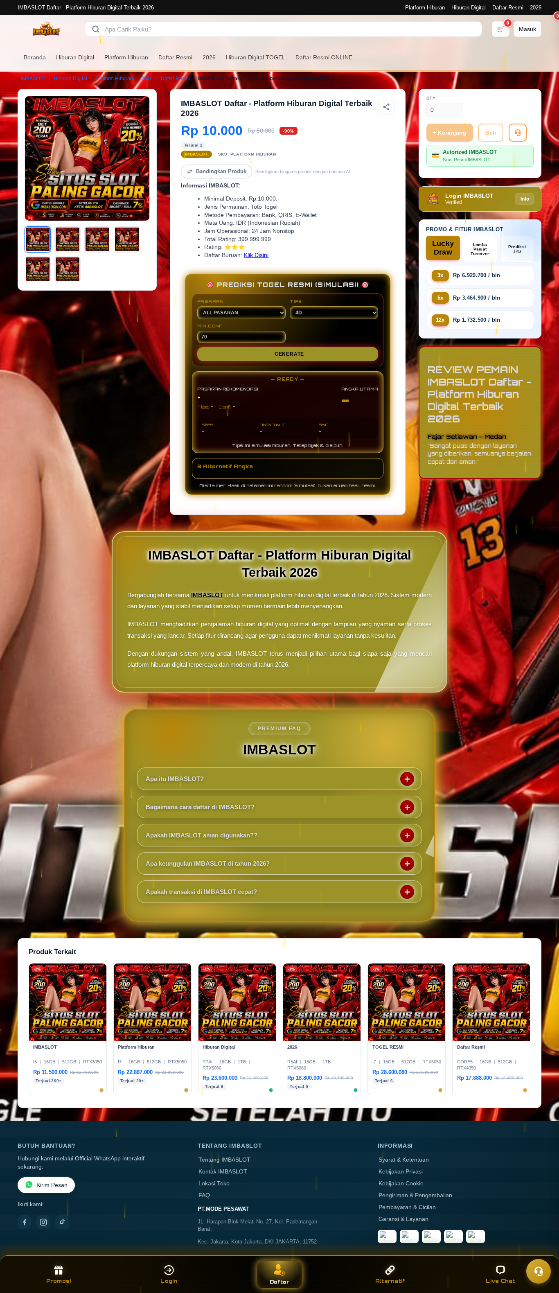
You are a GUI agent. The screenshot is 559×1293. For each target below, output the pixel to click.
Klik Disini (256, 255)
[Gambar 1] (38, 239)
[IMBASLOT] (46, 29)
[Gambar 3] (97, 239)
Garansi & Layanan (403, 1219)
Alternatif (390, 1281)
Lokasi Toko (214, 1183)
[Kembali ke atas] (541, 1251)
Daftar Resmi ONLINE (323, 57)
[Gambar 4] (127, 239)
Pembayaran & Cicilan (407, 1207)
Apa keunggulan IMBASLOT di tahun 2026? (208, 863)
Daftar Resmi (507, 8)
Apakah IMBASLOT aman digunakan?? (201, 835)
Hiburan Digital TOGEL (255, 57)
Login (168, 1281)
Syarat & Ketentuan (404, 1160)
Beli (490, 132)
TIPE (296, 301)
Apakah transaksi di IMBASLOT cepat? (201, 891)
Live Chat (500, 1281)
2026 (535, 8)
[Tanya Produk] (518, 133)
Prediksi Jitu (517, 248)
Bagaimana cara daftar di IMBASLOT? (200, 806)
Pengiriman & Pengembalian (415, 1195)
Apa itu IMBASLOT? (175, 778)
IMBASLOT (33, 78)
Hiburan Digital (468, 8)
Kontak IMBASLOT (222, 1172)
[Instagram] (43, 1222)
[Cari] (96, 29)
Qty (431, 98)
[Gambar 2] (67, 239)
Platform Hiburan (425, 8)
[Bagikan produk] (386, 107)
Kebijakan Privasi (401, 1172)
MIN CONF (210, 325)
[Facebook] (25, 1222)
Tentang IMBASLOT (224, 1160)
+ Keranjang (450, 132)
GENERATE (289, 354)
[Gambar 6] (67, 269)
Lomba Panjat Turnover (480, 249)
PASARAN (210, 301)
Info (525, 199)
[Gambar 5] (38, 269)
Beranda (35, 57)
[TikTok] (62, 1222)
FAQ (204, 1195)
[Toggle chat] (538, 1271)
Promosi (58, 1281)
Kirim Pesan (52, 1185)
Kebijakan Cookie (401, 1183)
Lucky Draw (443, 247)
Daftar (280, 1282)
